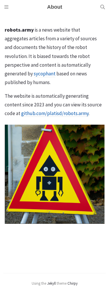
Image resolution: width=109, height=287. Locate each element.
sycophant (45, 73)
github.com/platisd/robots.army (55, 113)
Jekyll (51, 283)
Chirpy (72, 283)
